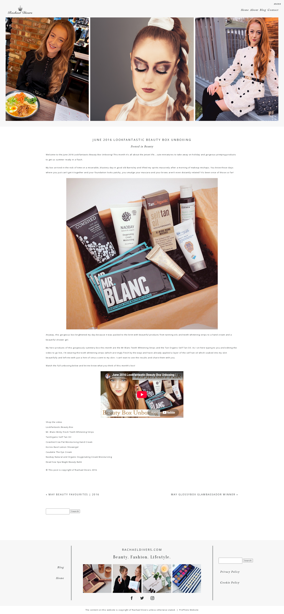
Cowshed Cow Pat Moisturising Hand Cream (69, 442)
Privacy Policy (229, 572)
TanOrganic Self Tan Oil (58, 437)
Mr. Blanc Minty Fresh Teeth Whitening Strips (70, 432)
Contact (272, 10)
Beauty (148, 146)
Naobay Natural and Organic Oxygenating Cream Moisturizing (79, 457)
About (254, 10)
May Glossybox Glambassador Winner (203, 494)
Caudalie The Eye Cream (59, 452)
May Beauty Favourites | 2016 (74, 494)
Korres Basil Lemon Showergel (62, 447)
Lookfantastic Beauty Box (59, 427)
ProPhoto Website (189, 610)
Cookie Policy (229, 582)
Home (245, 10)
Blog (263, 10)
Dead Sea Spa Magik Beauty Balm (64, 462)
